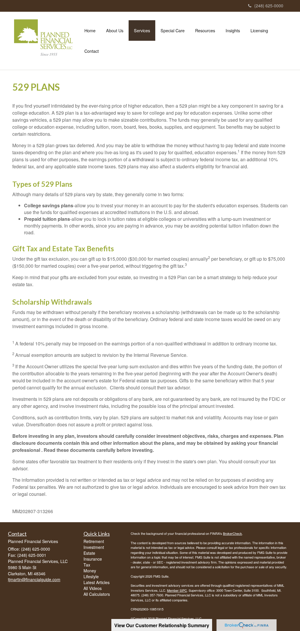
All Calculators (96, 594)
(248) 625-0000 (268, 6)
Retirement (93, 541)
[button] (115, 30)
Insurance (92, 559)
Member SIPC (177, 590)
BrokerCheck (232, 533)
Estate (89, 553)
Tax (86, 565)
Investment (93, 547)
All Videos (92, 588)
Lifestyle (91, 576)
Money (89, 571)
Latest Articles (96, 582)
